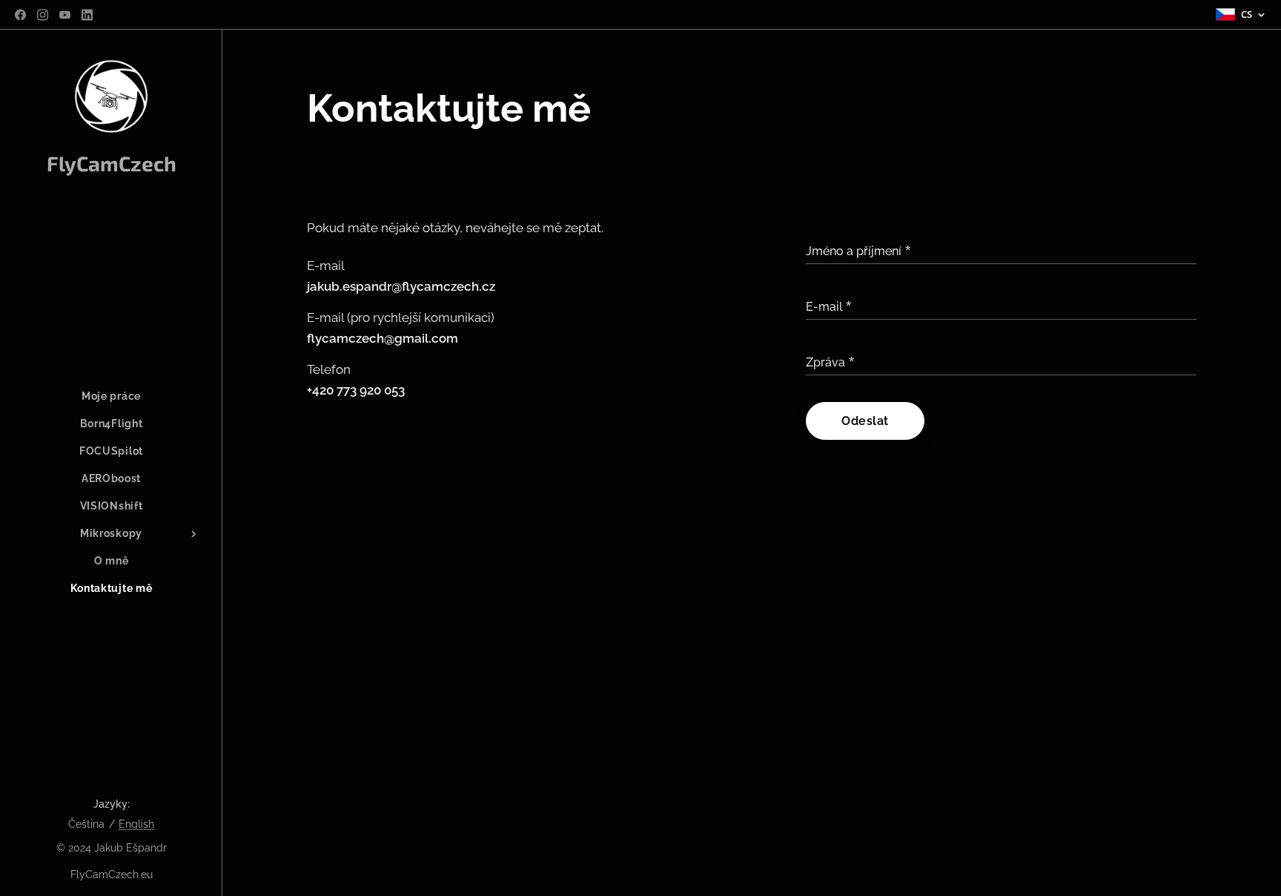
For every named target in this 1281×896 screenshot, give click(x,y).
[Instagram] (42, 14)
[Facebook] (20, 14)
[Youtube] (65, 14)
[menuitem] (111, 396)
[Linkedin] (87, 14)
